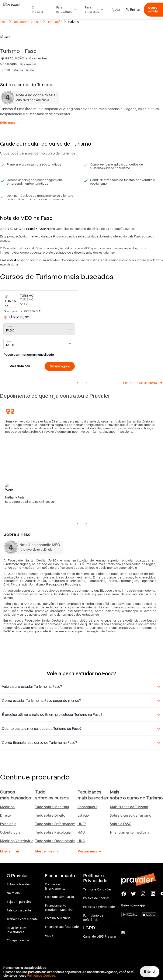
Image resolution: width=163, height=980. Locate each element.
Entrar (135, 9)
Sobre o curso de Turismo (130, 815)
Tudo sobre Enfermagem (55, 823)
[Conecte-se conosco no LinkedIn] (153, 894)
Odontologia (10, 832)
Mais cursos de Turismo (129, 806)
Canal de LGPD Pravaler (100, 936)
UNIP (81, 823)
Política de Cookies (96, 898)
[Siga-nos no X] (133, 894)
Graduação (54, 22)
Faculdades (21, 22)
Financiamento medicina (129, 832)
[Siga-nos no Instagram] (143, 894)
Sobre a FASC (120, 823)
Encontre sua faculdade (62, 927)
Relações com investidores (16, 930)
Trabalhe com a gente (22, 919)
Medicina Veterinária (16, 840)
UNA (81, 840)
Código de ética (18, 940)
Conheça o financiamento (55, 886)
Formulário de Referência (93, 917)
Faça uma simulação (59, 897)
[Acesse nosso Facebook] (123, 894)
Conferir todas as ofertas (140, 383)
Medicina (7, 806)
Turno (8, 341)
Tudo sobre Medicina (52, 806)
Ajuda (116, 9)
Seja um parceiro (19, 902)
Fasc (37, 22)
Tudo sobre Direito (50, 815)
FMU (81, 832)
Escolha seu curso (57, 918)
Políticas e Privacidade (99, 907)
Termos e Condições (97, 889)
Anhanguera (87, 806)
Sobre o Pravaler (18, 884)
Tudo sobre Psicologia (53, 832)
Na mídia (13, 893)
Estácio (83, 815)
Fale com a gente (19, 910)
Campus (10, 326)
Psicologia (8, 823)
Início (3, 22)
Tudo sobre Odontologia (55, 840)
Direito (5, 815)
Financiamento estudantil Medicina (59, 907)
